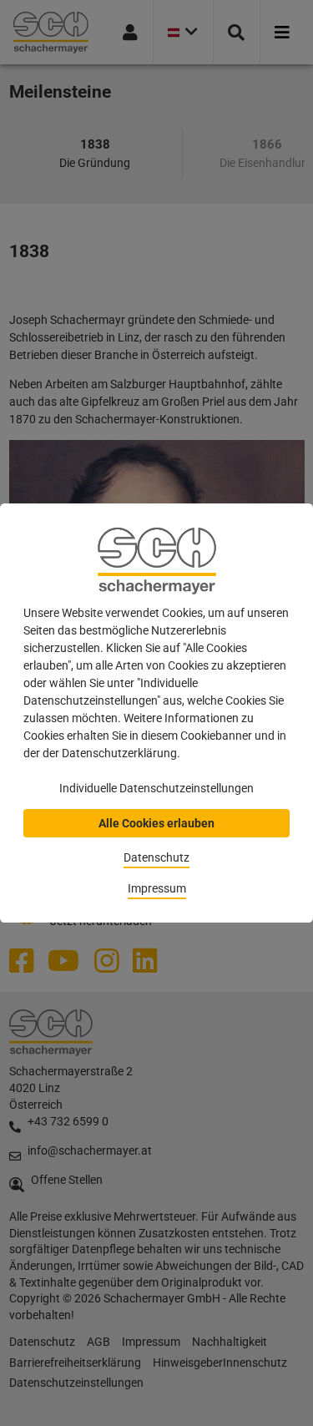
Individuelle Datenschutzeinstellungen (156, 788)
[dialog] (156, 713)
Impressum (157, 888)
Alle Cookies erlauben (156, 823)
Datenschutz (156, 857)
